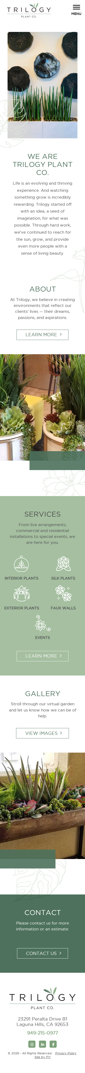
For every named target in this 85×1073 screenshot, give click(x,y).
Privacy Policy (65, 1053)
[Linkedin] (42, 1044)
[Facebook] (53, 1044)
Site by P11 (42, 1057)
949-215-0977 (42, 1032)
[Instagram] (31, 1044)
